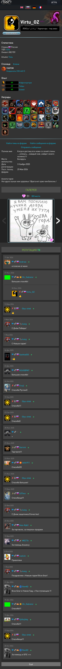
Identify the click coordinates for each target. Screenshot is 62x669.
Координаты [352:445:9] (15, 71)
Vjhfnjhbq (23, 619)
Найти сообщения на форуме (43, 143)
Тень (11, 56)
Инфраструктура (25, 83)
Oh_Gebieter (27, 277)
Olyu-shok (26, 308)
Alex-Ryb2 (23, 525)
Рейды (21, 86)
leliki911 (26, 462)
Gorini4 (22, 447)
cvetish (22, 556)
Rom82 (25, 586)
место (35, 196)
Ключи (16, 64)
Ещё (31, 664)
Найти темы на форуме (16, 143)
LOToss (22, 493)
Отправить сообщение (31, 147)
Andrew (22, 262)
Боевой (22, 89)
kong (24, 324)
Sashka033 (24, 354)
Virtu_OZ (31, 292)
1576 (8, 49)
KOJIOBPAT (24, 370)
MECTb (25, 540)
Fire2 (21, 385)
